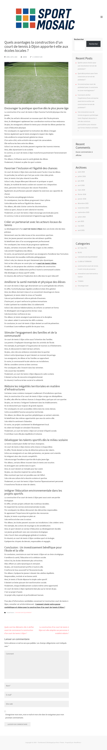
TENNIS (80, 281)
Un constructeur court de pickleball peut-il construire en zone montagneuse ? (88, 87)
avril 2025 (81, 230)
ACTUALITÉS (82, 248)
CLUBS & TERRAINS (85, 261)
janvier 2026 (82, 199)
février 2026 (82, 194)
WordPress (77, 742)
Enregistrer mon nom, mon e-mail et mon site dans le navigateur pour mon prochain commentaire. (34, 716)
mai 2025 (81, 226)
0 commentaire (37, 57)
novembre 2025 (83, 208)
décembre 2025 (83, 203)
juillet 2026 (82, 176)
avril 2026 (81, 185)
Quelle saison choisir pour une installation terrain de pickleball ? (87, 66)
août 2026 (81, 172)
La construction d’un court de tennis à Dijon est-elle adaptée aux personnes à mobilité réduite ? (54, 630)
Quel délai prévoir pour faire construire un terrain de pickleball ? (88, 76)
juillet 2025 (82, 217)
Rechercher (79, 39)
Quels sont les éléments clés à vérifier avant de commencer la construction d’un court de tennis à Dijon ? (19, 630)
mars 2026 (81, 190)
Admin (25, 57)
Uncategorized (83, 286)
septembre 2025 (83, 212)
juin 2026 (81, 181)
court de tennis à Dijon (46, 263)
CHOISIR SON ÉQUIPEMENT (23, 612)
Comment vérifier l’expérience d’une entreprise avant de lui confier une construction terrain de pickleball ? (88, 101)
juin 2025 (81, 221)
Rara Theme (60, 742)
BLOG (80, 252)
